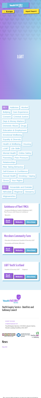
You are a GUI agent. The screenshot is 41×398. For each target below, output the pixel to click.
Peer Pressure (21, 158)
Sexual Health (9, 176)
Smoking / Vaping (27, 176)
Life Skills (15, 148)
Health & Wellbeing (12, 144)
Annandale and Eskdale (21, 187)
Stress (6, 180)
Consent (7, 117)
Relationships (9, 162)
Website (19, 222)
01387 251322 (6, 321)
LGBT (5, 148)
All (4, 107)
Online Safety (25, 153)
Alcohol (24, 107)
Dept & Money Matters (13, 121)
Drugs (23, 126)
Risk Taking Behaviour (13, 167)
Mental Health (9, 153)
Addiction (14, 107)
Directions (31, 222)
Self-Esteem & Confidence (15, 171)
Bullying (6, 112)
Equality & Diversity (12, 139)
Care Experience (20, 112)
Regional (18, 192)
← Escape (8, 11)
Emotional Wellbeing (12, 135)
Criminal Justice (20, 117)
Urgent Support (31, 11)
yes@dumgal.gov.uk (6, 323)
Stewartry (29, 192)
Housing (27, 144)
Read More (8, 221)
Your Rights (17, 180)
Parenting (7, 158)
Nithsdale (7, 192)
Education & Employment (14, 130)
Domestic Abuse (10, 126)
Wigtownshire (9, 196)
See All (4, 347)
